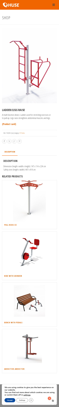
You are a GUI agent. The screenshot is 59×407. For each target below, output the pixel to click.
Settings (22, 400)
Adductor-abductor (14, 369)
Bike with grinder (13, 276)
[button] (51, 33)
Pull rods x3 (10, 225)
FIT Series (22, 133)
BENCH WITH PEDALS (13, 322)
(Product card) (9, 124)
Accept (9, 400)
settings (26, 395)
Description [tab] (10, 151)
